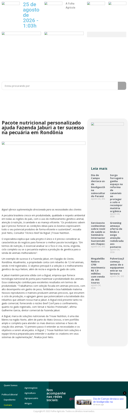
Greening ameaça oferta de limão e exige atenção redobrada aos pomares (117, 234)
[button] (106, 34)
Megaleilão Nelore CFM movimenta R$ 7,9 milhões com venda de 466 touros (98, 270)
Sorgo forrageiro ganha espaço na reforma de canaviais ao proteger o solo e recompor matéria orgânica (116, 193)
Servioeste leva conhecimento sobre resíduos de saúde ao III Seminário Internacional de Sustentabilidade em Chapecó (101, 233)
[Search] (122, 86)
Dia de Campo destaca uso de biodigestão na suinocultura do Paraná (99, 185)
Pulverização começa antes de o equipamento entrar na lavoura (118, 266)
